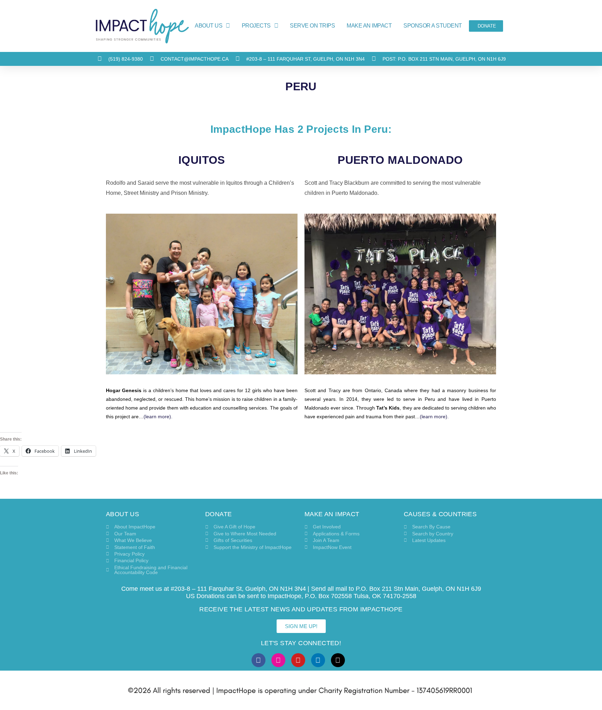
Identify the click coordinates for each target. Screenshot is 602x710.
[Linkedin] (318, 660)
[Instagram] (278, 660)
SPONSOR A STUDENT (432, 26)
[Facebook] (258, 660)
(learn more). (158, 416)
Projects (256, 26)
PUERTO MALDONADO (400, 160)
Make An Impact (369, 26)
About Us (208, 26)
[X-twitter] (338, 660)
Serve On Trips (312, 26)
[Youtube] (298, 660)
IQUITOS (201, 160)
